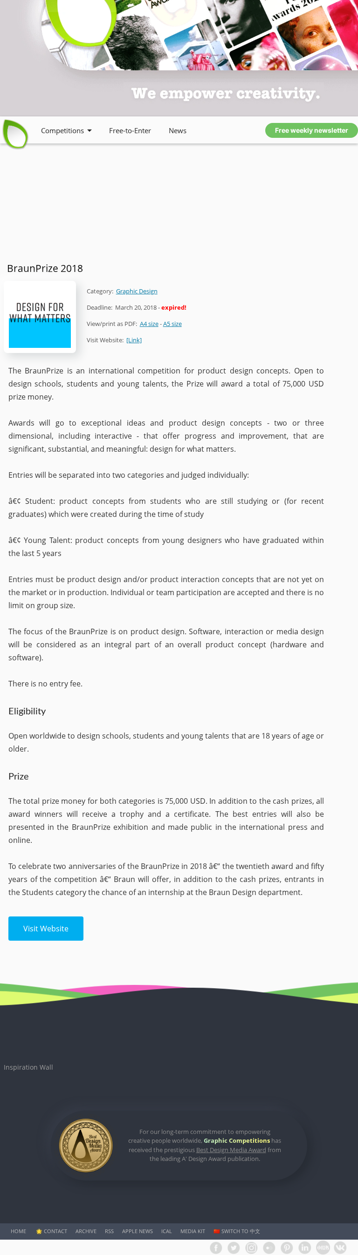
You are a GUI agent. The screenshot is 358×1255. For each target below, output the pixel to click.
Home (18, 1231)
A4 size (149, 323)
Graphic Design (137, 291)
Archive (86, 1231)
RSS (109, 1231)
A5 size (172, 323)
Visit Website (46, 928)
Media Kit (192, 1231)
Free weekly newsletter (311, 130)
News (177, 130)
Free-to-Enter (130, 130)
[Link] (134, 340)
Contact (55, 1231)
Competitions (62, 130)
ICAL (166, 1231)
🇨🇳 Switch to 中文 (236, 1231)
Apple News (137, 1231)
